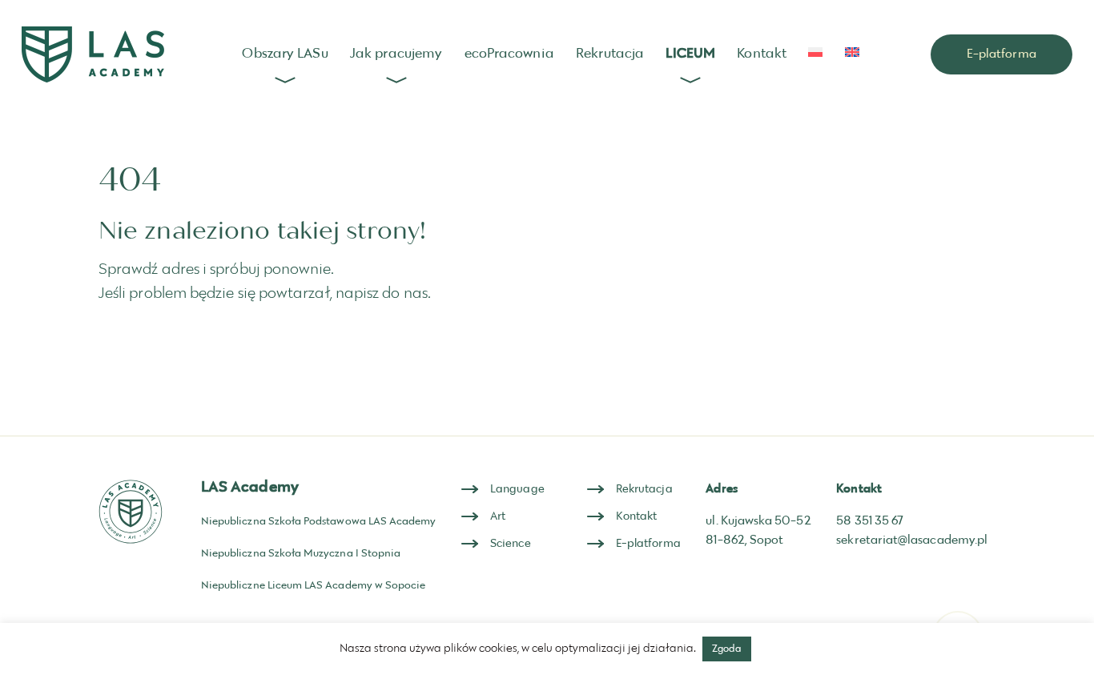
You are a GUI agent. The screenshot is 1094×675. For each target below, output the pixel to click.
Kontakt (761, 53)
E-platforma (1001, 54)
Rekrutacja (610, 53)
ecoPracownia (509, 53)
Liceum (690, 53)
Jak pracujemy (396, 53)
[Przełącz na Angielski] (852, 52)
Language (517, 489)
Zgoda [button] (727, 648)
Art (497, 516)
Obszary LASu (285, 53)
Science (510, 543)
